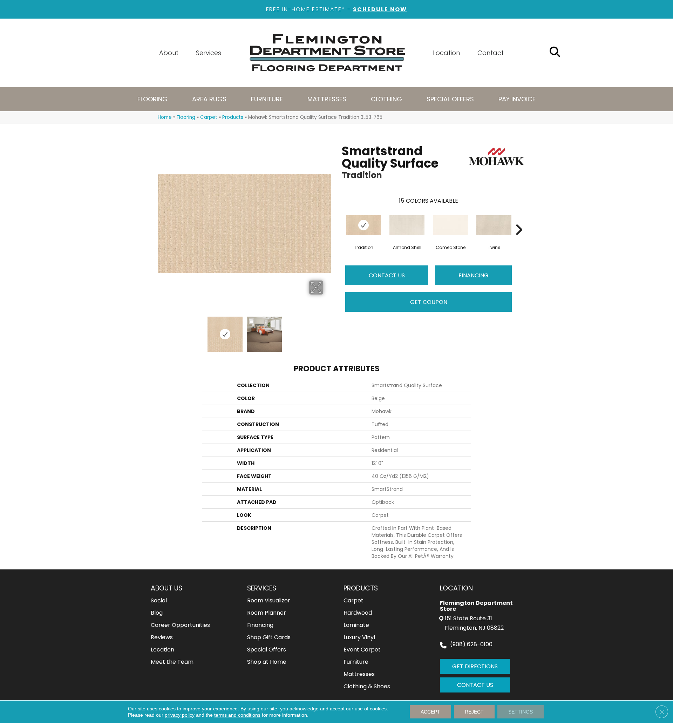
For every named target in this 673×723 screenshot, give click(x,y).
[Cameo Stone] (450, 225)
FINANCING (473, 275)
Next (327, 330)
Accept (430, 712)
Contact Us (387, 275)
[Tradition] (363, 225)
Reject (474, 712)
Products (232, 117)
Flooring (186, 117)
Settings (520, 712)
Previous (161, 330)
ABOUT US (166, 588)
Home (165, 117)
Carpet (208, 117)
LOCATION (456, 588)
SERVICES (261, 588)
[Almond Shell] (407, 225)
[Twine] (494, 225)
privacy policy (180, 715)
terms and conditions (237, 715)
